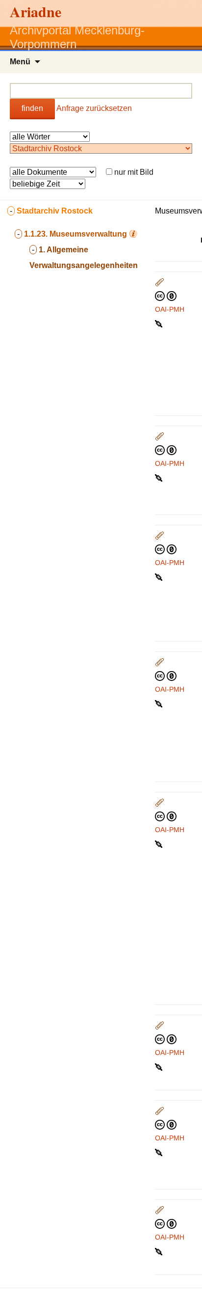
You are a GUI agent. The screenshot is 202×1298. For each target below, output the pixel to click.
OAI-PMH (169, 309)
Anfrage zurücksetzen (94, 108)
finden (32, 108)
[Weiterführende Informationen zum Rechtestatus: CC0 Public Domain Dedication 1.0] (166, 295)
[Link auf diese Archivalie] (159, 323)
